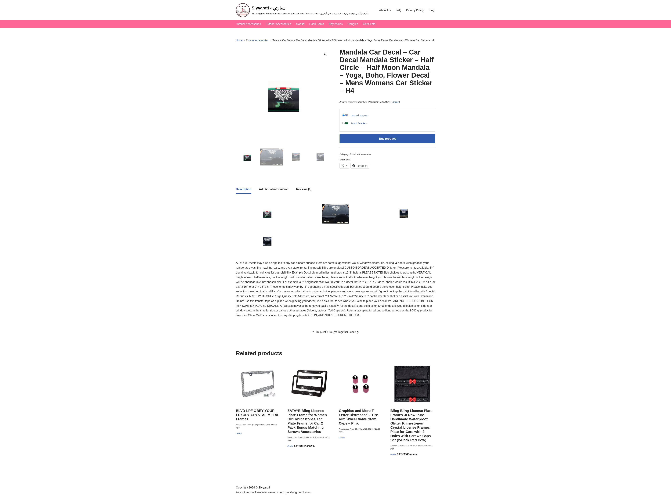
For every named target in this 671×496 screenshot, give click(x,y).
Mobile (300, 24)
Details (395, 102)
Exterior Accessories (278, 24)
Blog (431, 10)
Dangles (353, 24)
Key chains (336, 24)
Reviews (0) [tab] (303, 189)
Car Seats (369, 24)
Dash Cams (316, 24)
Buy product (387, 138)
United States (359, 115)
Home (239, 40)
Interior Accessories (249, 24)
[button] (325, 54)
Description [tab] (243, 189)
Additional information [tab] (273, 189)
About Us (385, 10)
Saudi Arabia (358, 123)
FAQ (398, 10)
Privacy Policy (415, 10)
